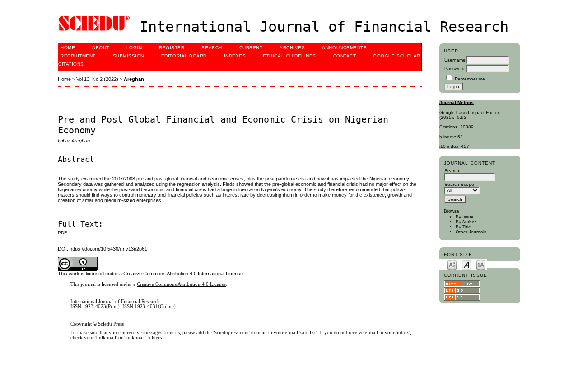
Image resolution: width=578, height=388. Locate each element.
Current (251, 47)
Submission (128, 55)
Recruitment (78, 55)
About (100, 47)
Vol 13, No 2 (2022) (97, 79)
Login (134, 47)
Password (454, 68)
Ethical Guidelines (289, 55)
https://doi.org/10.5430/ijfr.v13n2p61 (108, 248)
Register (171, 47)
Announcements (344, 47)
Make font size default (466, 264)
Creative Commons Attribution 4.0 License (181, 284)
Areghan (134, 79)
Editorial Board (184, 55)
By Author (466, 221)
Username (455, 59)
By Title (463, 226)
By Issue (465, 216)
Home (68, 47)
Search (211, 47)
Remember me (470, 78)
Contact (344, 55)
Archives (292, 47)
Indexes (235, 55)
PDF (62, 232)
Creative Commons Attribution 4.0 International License (183, 273)
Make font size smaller (452, 264)
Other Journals (471, 231)
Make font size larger (480, 264)
